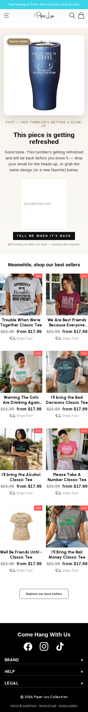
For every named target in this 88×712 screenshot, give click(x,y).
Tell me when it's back (44, 235)
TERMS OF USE (48, 705)
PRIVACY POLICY (68, 705)
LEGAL (44, 683)
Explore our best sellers (44, 593)
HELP (44, 671)
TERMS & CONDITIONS (23, 705)
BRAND (44, 659)
